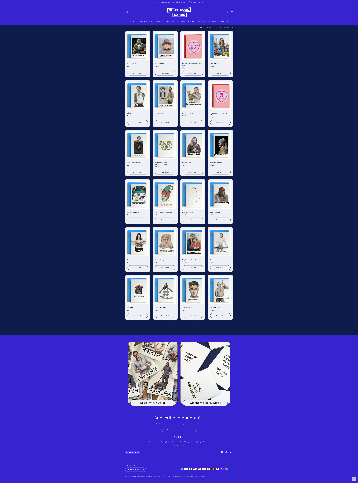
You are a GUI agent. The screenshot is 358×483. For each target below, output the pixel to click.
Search (145, 442)
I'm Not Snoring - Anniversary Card (161, 163)
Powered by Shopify (146, 476)
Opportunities (178, 445)
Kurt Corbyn (131, 63)
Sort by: (202, 27)
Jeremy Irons (214, 260)
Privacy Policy (165, 442)
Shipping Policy (196, 442)
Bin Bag (130, 307)
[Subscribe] (194, 429)
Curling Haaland (133, 212)
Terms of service (178, 476)
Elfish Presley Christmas (163, 212)
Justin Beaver (187, 307)
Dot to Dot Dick (187, 212)
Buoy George (159, 63)
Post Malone (159, 113)
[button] (127, 12)
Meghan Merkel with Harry (191, 260)
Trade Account (154, 442)
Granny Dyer (186, 162)
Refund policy (158, 476)
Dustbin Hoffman (133, 162)
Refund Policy (184, 442)
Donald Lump (159, 260)
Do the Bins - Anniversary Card (191, 64)
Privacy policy (167, 476)
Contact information (200, 476)
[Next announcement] (211, 2)
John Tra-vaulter (161, 307)
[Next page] (200, 327)
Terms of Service (208, 442)
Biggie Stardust (215, 212)
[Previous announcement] (147, 2)
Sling (129, 113)
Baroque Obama (216, 162)
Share (129, 260)
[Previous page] (158, 327)
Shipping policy (189, 476)
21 (195, 327)
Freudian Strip (215, 307)
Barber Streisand (188, 113)
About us (175, 442)
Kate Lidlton (214, 63)
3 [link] (173, 327)
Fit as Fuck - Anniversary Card (219, 114)
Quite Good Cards (135, 476)
